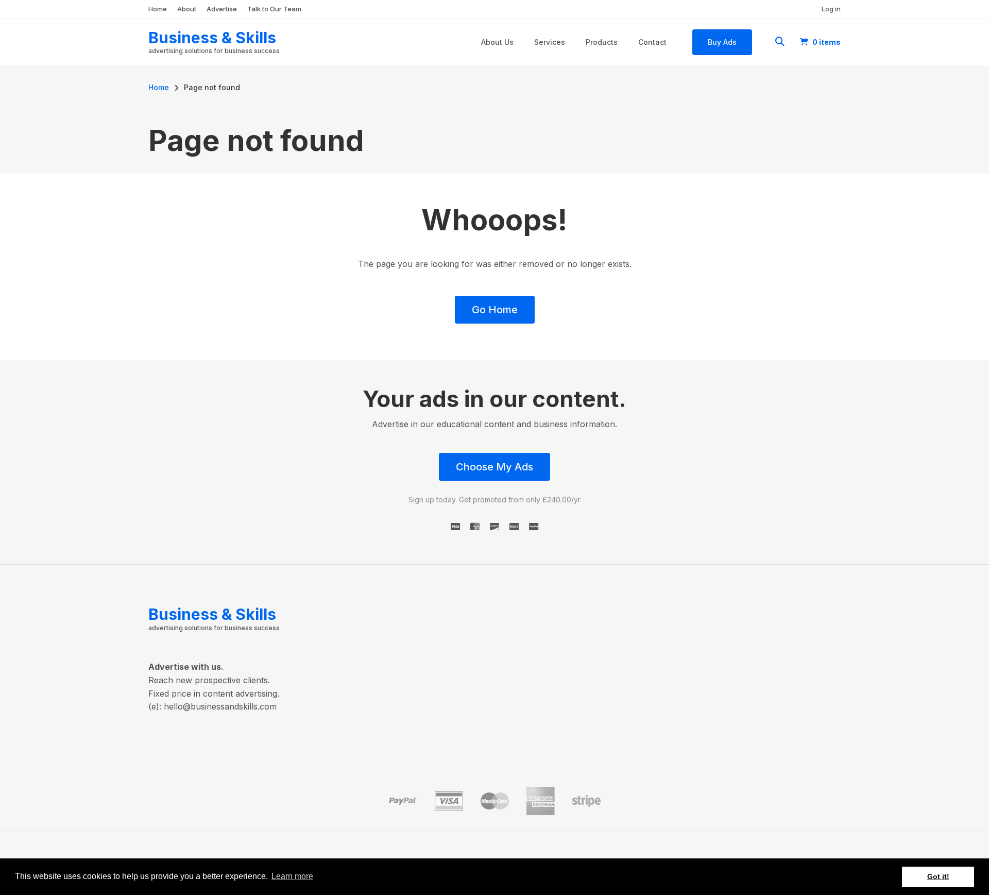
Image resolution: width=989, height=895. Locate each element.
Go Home (495, 309)
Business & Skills (212, 37)
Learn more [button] (292, 876)
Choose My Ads (494, 467)
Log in (831, 9)
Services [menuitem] (549, 42)
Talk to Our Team (274, 9)
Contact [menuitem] (652, 42)
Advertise (222, 9)
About (186, 9)
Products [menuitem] (602, 42)
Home (157, 9)
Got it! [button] (938, 876)
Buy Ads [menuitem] (722, 42)
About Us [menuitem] (497, 42)
